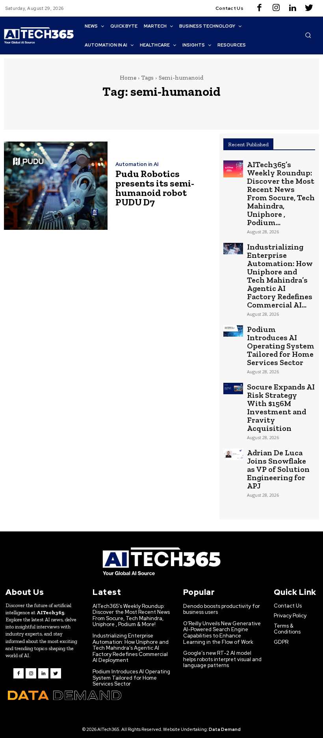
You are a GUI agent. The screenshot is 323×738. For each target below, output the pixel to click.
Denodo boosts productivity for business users (221, 609)
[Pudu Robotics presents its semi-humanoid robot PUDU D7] (56, 185)
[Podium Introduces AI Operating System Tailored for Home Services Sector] (233, 331)
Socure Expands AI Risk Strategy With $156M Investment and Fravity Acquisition (281, 407)
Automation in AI (136, 164)
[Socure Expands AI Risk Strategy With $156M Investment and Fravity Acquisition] (233, 388)
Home (128, 77)
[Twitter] (309, 8)
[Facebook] (259, 8)
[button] (308, 35)
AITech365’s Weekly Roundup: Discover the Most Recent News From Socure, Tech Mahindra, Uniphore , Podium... (281, 193)
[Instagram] (276, 8)
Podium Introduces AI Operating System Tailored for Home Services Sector (280, 345)
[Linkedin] (292, 8)
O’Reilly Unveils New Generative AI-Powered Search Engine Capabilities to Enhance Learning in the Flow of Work (222, 632)
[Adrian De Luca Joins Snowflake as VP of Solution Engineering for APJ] (233, 454)
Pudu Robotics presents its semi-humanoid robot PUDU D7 (154, 188)
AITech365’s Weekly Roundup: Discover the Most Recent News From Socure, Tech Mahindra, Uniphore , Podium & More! (131, 615)
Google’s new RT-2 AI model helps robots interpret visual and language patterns (222, 659)
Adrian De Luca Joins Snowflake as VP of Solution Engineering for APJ (278, 469)
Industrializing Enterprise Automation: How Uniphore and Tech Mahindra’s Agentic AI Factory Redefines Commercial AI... (280, 275)
